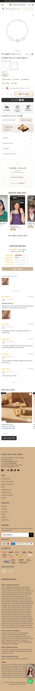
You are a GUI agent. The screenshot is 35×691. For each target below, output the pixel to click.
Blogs (3, 514)
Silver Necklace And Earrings (10, 644)
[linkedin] (11, 470)
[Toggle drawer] (2, 4)
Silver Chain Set (5, 649)
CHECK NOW (26, 120)
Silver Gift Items (6, 664)
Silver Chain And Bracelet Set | (19, 649)
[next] (20, 51)
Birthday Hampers (6, 666)
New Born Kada (6, 659)
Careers (3, 517)
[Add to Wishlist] (33, 15)
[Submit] (31, 535)
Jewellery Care (6, 492)
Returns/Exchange (7, 495)
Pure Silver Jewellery (14, 616)
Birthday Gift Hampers (19, 666)
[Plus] (12, 94)
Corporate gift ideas (7, 671)
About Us (4, 509)
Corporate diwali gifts (20, 671)
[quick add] (29, 420)
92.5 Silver (10, 653)
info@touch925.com (11, 461)
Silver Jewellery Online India (16, 605)
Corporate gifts (22, 670)
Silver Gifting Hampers (24, 664)
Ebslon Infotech (21, 684)
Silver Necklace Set (16, 592)
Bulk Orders (5, 520)
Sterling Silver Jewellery (20, 636)
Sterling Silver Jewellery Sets (12, 614)
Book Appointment (17, 177)
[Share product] (32, 54)
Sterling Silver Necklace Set (15, 635)
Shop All (4, 506)
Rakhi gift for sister (14, 675)
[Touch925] (18, 5)
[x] (5, 470)
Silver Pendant (26, 591)
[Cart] (33, 5)
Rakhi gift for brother (13, 677)
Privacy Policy (5, 479)
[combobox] (17, 9)
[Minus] (3, 94)
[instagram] (8, 470)
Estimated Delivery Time (10, 116)
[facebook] (2, 470)
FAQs (3, 487)
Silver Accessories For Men (19, 651)
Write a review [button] (17, 269)
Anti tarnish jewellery (26, 627)
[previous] (14, 51)
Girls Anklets (24, 659)
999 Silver (14, 664)
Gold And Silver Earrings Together (17, 622)
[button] (28, 54)
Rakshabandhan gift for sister (23, 673)
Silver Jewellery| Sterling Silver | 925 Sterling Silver (15, 587)
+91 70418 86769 (11, 463)
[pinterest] (15, 470)
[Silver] (14, 66)
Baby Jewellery (15, 659)
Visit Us (3, 497)
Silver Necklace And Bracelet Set (11, 640)
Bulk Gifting (23, 677)
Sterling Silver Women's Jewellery (23, 638)
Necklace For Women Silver (9, 633)
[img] (6, 297)
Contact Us (4, 512)
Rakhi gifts (4, 675)
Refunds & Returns (7, 484)
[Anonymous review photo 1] (6, 314)
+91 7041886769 (21, 183)
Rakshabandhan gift (7, 673)
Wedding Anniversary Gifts (9, 670)
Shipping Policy (6, 489)
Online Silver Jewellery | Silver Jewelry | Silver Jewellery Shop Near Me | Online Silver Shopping (16, 607)
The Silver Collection (11, 620)
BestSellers (8, 390)
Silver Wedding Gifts (16, 668)
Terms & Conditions (7, 481)
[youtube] (18, 470)
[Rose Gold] (5, 66)
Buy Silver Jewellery (12, 618)
